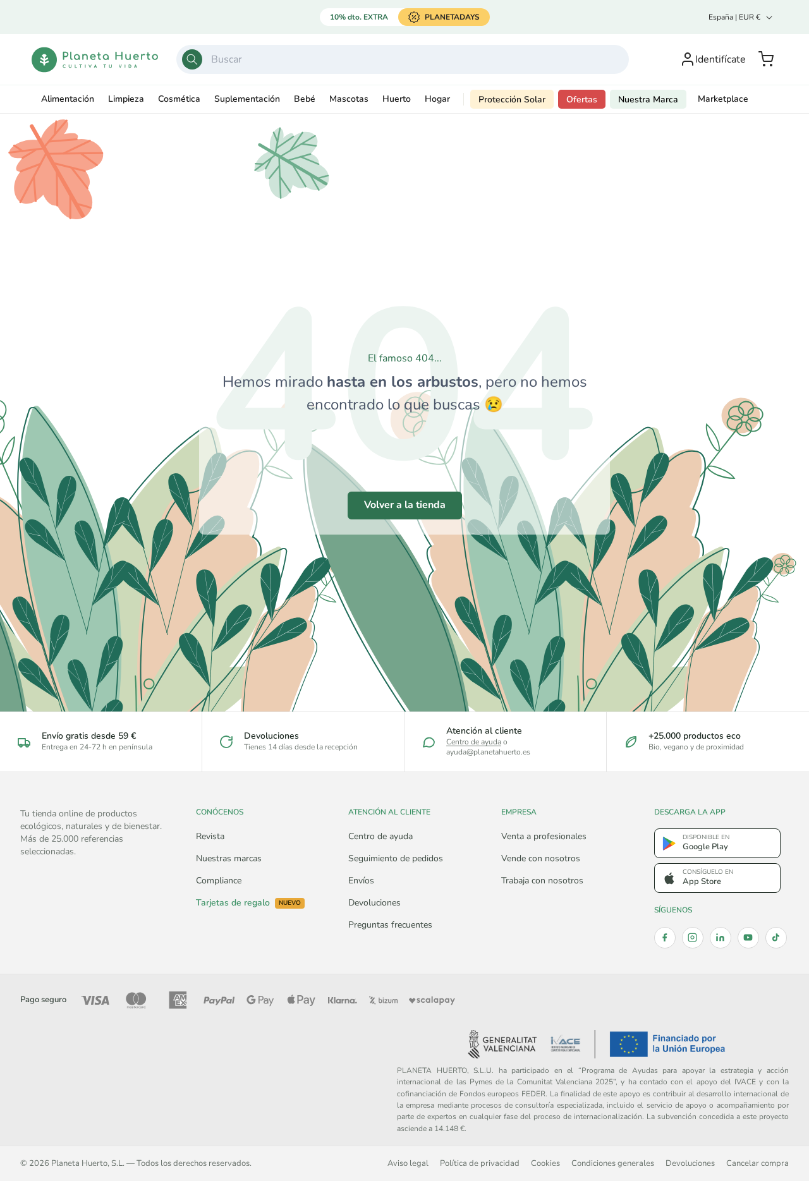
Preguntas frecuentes (390, 925)
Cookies (545, 1163)
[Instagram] (692, 937)
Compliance (218, 881)
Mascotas (348, 99)
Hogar (437, 99)
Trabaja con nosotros (542, 881)
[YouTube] (748, 937)
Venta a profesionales (544, 836)
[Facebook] (665, 937)
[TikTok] (776, 937)
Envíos (361, 881)
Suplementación (247, 99)
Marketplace (723, 99)
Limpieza (126, 99)
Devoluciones (374, 903)
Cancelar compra (757, 1163)
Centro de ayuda (473, 742)
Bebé (304, 99)
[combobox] (403, 59)
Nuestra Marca (648, 100)
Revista (210, 836)
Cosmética (179, 99)
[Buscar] (192, 59)
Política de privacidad (480, 1163)
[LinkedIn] (720, 937)
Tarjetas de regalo (248, 903)
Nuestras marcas (229, 858)
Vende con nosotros (540, 858)
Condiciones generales (612, 1163)
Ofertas (581, 100)
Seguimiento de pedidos (395, 858)
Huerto (396, 99)
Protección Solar (511, 100)
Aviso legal (408, 1163)
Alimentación (67, 99)
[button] (766, 59)
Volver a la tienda (405, 505)
